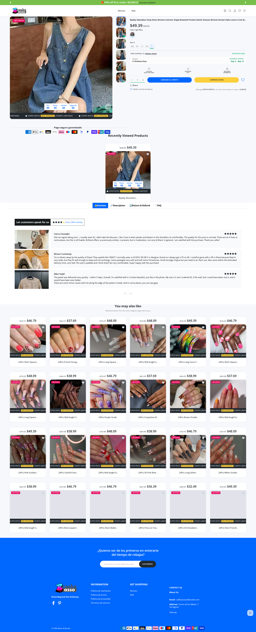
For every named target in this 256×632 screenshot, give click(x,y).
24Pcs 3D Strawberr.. (188, 527)
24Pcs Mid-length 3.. (67, 417)
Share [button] (135, 85)
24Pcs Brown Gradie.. (188, 417)
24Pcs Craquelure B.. (148, 417)
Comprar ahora (217, 80)
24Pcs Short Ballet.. (108, 527)
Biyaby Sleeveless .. (128, 198)
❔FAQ (157, 205)
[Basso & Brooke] (19, 11)
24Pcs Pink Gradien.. (27, 472)
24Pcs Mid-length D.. (108, 472)
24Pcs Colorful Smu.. (67, 472)
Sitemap (173, 612)
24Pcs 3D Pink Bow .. (148, 472)
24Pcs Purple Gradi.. (108, 417)
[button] (10, 2)
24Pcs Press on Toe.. (148, 527)
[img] (59, 222)
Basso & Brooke (64, 628)
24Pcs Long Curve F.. (188, 362)
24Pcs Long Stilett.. (188, 472)
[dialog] (229, 10)
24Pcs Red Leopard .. (68, 527)
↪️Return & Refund (139, 205)
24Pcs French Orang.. (68, 362)
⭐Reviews (100, 205)
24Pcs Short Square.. (28, 362)
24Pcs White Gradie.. (228, 472)
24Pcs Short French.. (228, 527)
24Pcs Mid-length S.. (148, 362)
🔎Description (117, 205)
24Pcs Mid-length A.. (228, 417)
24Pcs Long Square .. (108, 362)
